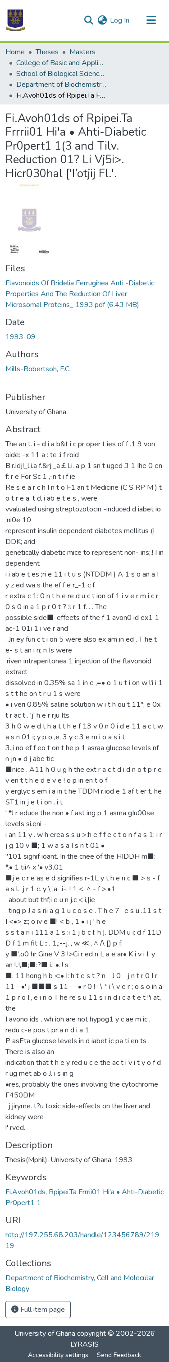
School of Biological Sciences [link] (61, 74)
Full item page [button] (41, 1310)
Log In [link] (119, 20)
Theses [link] (47, 52)
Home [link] (15, 52)
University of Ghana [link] (44, 1333)
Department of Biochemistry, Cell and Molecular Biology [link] (61, 85)
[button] (15, 20)
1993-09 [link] (20, 337)
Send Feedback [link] (119, 1355)
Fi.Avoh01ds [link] (25, 1192)
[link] (84, 294)
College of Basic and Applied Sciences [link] (61, 63)
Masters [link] (82, 52)
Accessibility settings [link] (58, 1355)
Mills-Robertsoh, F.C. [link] (38, 369)
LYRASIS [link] (84, 1344)
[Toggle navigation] (151, 20)
